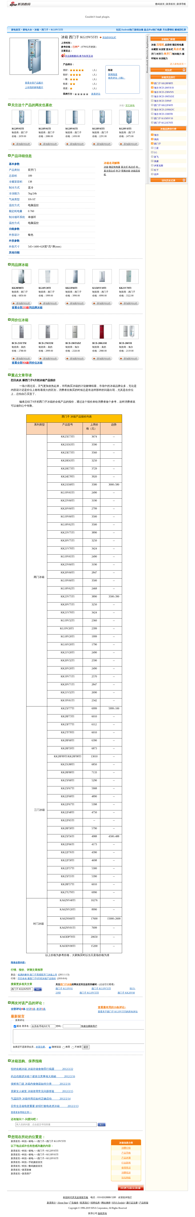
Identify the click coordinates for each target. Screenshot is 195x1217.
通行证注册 (132, 1202)
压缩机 (160, 44)
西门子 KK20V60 (126, 992)
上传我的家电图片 (34, 87)
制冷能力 (176, 54)
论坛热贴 (126, 1177)
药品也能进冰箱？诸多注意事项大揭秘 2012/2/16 (43, 1076)
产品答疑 (143, 1202)
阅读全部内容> (18, 962)
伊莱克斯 (158, 165)
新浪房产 (26, 1173)
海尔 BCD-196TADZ (164, 96)
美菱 (156, 161)
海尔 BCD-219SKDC (164, 109)
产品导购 (126, 1153)
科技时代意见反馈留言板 (75, 1197)
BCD (118, 170)
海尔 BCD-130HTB (163, 114)
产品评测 (126, 1157)
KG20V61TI (72, 128)
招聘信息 (95, 1202)
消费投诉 (126, 1172)
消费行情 (126, 1148)
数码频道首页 (35, 1166)
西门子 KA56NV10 (163, 118)
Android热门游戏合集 (132, 29)
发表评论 (95, 94)
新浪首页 (170, 4)
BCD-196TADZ (73, 343)
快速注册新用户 (89, 1026)
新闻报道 (112, 74)
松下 (156, 170)
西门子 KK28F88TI (163, 83)
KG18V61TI (45, 128)
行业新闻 (126, 1162)
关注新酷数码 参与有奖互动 (79, 56)
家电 (31, 1141)
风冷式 (131, 167)
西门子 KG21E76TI (163, 122)
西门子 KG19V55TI (89, 992)
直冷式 (124, 167)
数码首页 (160, 4)
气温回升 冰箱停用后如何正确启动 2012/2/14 (40, 1098)
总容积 (168, 44)
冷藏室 (154, 49)
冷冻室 (162, 49)
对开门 (159, 54)
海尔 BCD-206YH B (164, 87)
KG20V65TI (18, 128)
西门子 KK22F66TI (163, 105)
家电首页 (15, 29)
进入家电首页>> (178, 64)
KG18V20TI (45, 288)
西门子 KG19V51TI (101, 988)
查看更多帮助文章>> (21, 1112)
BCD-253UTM (19, 343)
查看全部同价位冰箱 (27, 362)
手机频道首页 (35, 1162)
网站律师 (105, 1202)
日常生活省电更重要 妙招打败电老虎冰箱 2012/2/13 (44, 1106)
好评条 (31, 1009)
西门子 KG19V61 (64, 988)
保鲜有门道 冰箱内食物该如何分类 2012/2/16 (40, 1083)
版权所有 (102, 1213)
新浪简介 (51, 1202)
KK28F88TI (18, 288)
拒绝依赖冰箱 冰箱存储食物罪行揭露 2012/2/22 (42, 1069)
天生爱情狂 (168, 29)
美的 (23, 347)
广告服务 (73, 1202)
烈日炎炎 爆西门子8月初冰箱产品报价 (37, 978)
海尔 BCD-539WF (163, 101)
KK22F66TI (71, 288)
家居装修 (26, 1169)
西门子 (45, 29)
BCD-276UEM (46, 343)
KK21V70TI (125, 288)
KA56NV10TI (99, 288)
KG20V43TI (125, 128)
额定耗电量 (114, 167)
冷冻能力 (163, 58)
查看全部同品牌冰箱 (27, 307)
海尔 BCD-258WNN (164, 92)
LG (155, 152)
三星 (156, 148)
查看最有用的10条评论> (112, 1007)
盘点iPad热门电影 (153, 29)
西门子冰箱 (66, 984)
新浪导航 (181, 4)
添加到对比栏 (109, 37)
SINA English (118, 1202)
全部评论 (16, 1009)
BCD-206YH (125, 343)
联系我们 (84, 1202)
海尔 (77, 347)
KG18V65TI (98, 128)
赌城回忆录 (180, 29)
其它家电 (130, 105)
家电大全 (27, 29)
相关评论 (116, 78)
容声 (156, 174)
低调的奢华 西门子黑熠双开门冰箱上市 (37, 974)
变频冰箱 (125, 170)
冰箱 (36, 29)
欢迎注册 (40, 1046)
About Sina (63, 1202)
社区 (118, 29)
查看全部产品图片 (34, 82)
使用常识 (126, 1167)
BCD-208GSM (99, 343)
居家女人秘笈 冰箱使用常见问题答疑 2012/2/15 (42, 1091)
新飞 (156, 157)
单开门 (168, 53)
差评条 (41, 1009)
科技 (24, 1141)
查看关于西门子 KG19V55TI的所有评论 (118, 1011)
